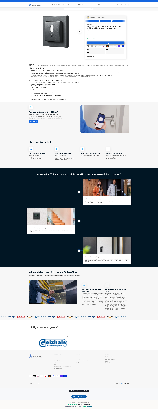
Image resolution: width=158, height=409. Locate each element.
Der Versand (89, 34)
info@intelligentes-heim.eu (111, 362)
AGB (55, 364)
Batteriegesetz (79, 359)
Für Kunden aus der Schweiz (82, 360)
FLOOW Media (126, 383)
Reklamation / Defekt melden (79, 396)
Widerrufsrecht (57, 360)
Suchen (77, 357)
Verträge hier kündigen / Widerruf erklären (79, 390)
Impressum (56, 357)
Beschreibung (32, 64)
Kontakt (77, 362)
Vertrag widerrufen (58, 368)
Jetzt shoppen (33, 121)
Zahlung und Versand (58, 362)
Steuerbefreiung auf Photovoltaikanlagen (62, 366)
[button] (119, 4)
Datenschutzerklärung (58, 359)
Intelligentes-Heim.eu (36, 383)
